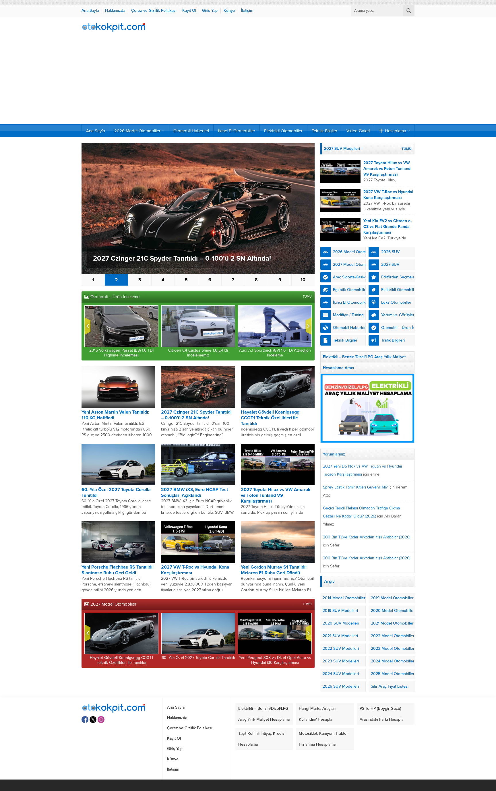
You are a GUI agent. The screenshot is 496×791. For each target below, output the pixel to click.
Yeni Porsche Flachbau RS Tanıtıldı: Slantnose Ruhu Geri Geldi (118, 570)
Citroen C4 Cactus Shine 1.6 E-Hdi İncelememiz (198, 353)
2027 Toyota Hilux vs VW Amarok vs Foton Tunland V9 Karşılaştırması (276, 495)
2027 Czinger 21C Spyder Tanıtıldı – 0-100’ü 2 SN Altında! (182, 258)
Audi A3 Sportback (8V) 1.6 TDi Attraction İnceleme (275, 353)
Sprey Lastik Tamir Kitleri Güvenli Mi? (355, 487)
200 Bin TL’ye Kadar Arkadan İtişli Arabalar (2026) (366, 537)
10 (303, 280)
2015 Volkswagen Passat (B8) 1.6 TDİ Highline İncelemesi (121, 353)
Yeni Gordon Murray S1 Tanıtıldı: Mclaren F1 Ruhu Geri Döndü (274, 570)
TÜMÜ (307, 296)
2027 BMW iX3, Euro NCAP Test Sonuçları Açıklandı (194, 492)
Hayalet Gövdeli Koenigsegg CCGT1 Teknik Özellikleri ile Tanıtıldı (270, 417)
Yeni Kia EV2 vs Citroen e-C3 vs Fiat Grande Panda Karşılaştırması (387, 226)
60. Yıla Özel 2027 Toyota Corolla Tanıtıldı (198, 657)
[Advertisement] (248, 81)
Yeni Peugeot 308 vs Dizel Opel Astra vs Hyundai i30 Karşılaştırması (275, 660)
